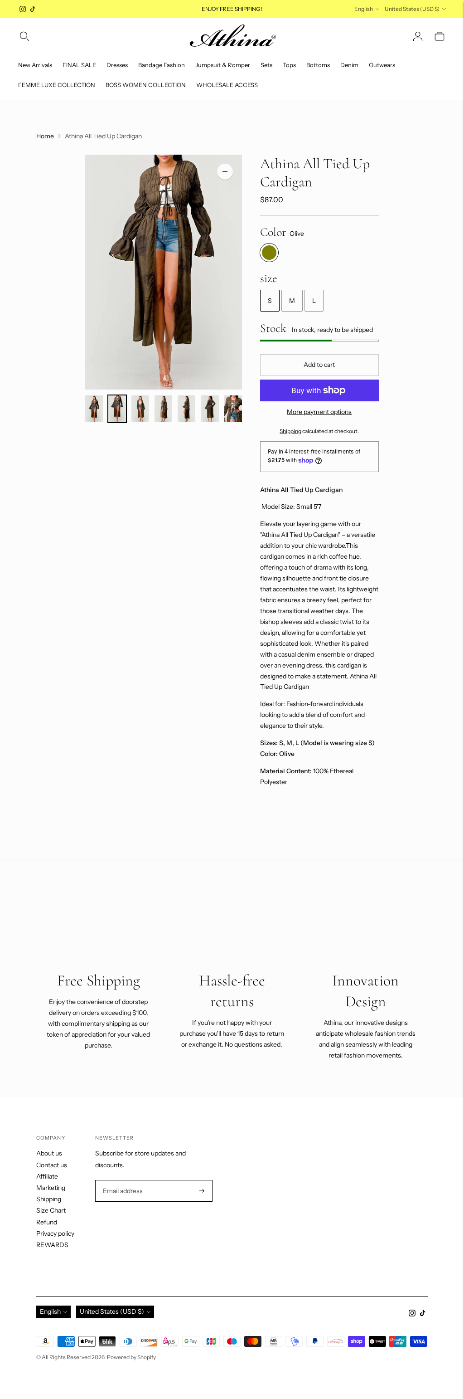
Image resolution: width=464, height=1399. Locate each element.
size (268, 278)
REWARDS (52, 1245)
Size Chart (51, 1210)
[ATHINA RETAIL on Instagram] (22, 9)
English (363, 8)
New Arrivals (35, 64)
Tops (289, 64)
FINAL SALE (79, 64)
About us (49, 1153)
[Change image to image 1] (94, 409)
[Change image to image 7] (233, 409)
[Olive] (269, 253)
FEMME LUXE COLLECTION (56, 84)
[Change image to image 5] (186, 409)
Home (45, 136)
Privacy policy (55, 1233)
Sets (266, 64)
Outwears (382, 64)
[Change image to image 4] (163, 409)
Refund (46, 1222)
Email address (121, 1180)
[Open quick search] (24, 36)
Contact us (51, 1165)
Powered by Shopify (131, 1357)
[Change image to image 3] (140, 409)
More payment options (319, 412)
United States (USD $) (412, 8)
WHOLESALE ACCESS (227, 84)
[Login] (417, 36)
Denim (349, 64)
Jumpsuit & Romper (222, 64)
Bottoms (318, 64)
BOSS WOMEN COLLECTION (146, 84)
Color (273, 232)
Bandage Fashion (161, 64)
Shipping (290, 431)
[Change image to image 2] (117, 409)
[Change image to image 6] (209, 409)
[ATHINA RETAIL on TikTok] (32, 9)
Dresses (117, 64)
